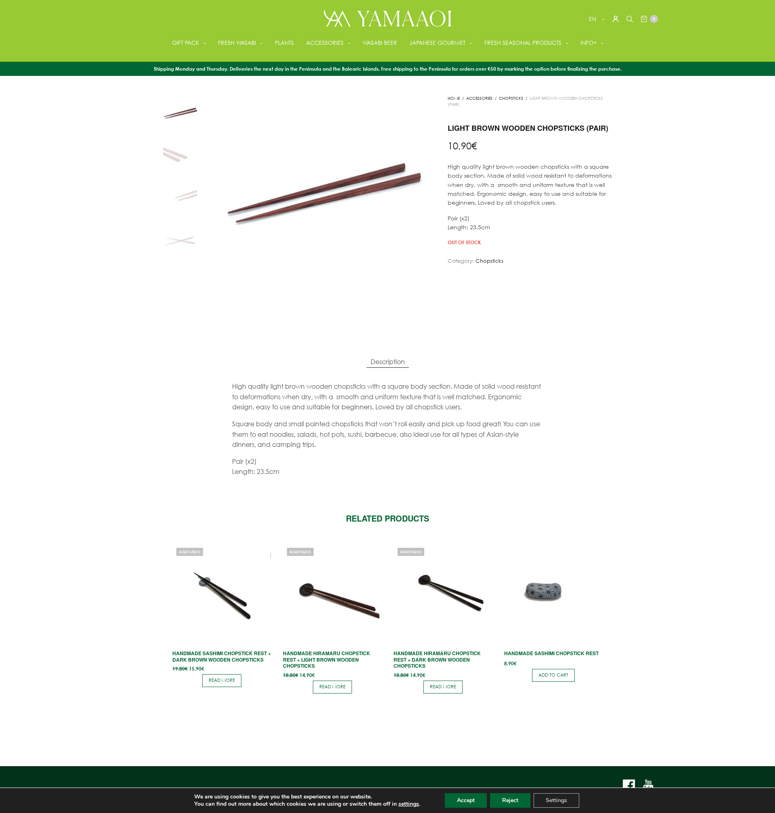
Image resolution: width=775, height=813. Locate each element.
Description (388, 361)
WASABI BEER (379, 42)
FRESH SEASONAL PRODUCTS (522, 42)
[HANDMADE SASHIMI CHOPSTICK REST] (553, 593)
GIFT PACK (185, 42)
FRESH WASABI (237, 42)
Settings (556, 800)
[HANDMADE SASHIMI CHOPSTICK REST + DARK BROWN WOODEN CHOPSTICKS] (221, 593)
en (593, 19)
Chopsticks (511, 98)
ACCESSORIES (325, 42)
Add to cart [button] (553, 675)
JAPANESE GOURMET (437, 42)
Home (454, 98)
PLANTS (284, 42)
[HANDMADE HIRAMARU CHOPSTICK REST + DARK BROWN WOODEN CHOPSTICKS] (443, 593)
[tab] (388, 361)
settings (408, 804)
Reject (510, 800)
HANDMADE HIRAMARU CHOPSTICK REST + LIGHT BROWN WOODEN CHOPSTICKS (326, 659)
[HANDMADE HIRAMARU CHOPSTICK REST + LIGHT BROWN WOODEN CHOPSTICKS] (332, 593)
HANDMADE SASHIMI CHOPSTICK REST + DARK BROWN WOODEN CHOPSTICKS (221, 656)
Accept (466, 800)
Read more (222, 680)
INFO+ (588, 42)
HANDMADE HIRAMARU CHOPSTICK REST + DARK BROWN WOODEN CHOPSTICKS (437, 659)
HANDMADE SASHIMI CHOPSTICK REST (551, 653)
